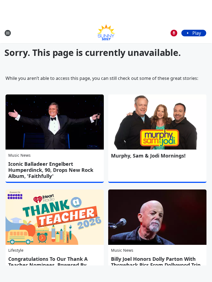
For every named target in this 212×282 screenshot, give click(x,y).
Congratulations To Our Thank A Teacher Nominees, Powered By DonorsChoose (48, 265)
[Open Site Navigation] (7, 33)
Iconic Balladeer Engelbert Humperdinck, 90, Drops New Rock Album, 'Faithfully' (50, 170)
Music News (19, 155)
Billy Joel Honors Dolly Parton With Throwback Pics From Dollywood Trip (155, 262)
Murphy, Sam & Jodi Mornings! (148, 156)
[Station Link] (106, 33)
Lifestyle (15, 250)
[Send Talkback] (174, 33)
